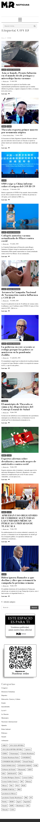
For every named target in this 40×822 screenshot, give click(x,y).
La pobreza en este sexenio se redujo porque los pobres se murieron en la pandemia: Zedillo (18, 351)
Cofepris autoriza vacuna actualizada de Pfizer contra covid (17, 238)
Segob (19, 801)
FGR (35, 765)
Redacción (6, 81)
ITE (20, 773)
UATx (12, 809)
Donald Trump (28, 761)
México (4, 785)
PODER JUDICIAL (8, 789)
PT (31, 797)
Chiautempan (14, 753)
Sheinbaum (20, 805)
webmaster (4, 740)
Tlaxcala (5, 809)
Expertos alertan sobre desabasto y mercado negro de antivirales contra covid (18, 461)
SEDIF (12, 801)
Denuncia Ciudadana (8, 692)
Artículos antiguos (9, 602)
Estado (4, 126)
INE (3, 773)
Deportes (4, 695)
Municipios (4, 401)
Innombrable (5, 707)
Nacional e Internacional (13, 70)
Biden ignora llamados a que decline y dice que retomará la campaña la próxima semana (18, 580)
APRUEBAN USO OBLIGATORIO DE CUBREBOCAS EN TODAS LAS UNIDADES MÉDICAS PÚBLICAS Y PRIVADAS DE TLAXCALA (19, 521)
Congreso (4, 688)
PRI (26, 797)
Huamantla (21, 769)
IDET (30, 769)
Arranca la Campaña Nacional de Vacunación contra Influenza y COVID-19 (19, 295)
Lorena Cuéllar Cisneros (10, 781)
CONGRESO (26, 757)
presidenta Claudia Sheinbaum (12, 797)
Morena (28, 781)
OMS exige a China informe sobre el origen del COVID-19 (18, 185)
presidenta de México (9, 793)
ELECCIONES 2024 (8, 765)
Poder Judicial (5, 729)
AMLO (4, 745)
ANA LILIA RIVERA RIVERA (12, 749)
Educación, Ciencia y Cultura (10, 699)
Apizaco (28, 749)
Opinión (4, 725)
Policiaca (4, 733)
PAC (11, 785)
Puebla (4, 801)
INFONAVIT (12, 773)
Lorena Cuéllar (27, 777)
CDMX (4, 753)
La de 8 (4, 70)
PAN (17, 785)
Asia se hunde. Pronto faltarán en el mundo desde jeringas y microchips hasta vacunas (18, 75)
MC (22, 781)
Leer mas (4, 94)
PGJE (23, 785)
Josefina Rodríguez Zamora (11, 777)
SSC (28, 805)
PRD (19, 789)
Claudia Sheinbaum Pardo (10, 757)
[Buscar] (34, 26)
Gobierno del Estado (8, 769)
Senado (3, 737)
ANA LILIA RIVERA (17, 745)
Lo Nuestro (5, 714)
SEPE (11, 805)
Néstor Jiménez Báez (8, 135)
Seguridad (27, 801)
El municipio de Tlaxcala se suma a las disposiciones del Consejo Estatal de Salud (17, 406)
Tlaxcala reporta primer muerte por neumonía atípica (19, 131)
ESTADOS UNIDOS (24, 765)
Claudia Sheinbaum (27, 753)
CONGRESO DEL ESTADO (11, 761)
